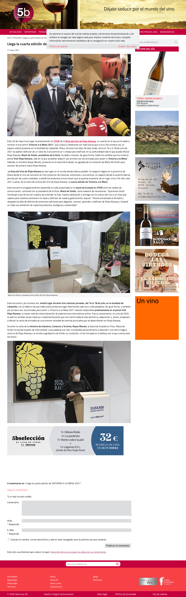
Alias (9, 520)
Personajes (45, 32)
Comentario (13, 502)
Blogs (95, 576)
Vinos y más (55, 583)
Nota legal (102, 594)
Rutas (53, 576)
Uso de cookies (160, 594)
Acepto (121, 46)
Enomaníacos (167, 32)
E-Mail (10, 530)
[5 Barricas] (23, 13)
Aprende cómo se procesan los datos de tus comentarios (78, 552)
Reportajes (30, 32)
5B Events (97, 580)
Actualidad (15, 32)
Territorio (11, 586)
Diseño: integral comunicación (59, 594)
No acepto (132, 46)
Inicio (9, 37)
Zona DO (54, 580)
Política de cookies (58, 46)
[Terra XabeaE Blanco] (157, 73)
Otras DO (17, 37)
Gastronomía (56, 586)
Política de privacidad (125, 594)
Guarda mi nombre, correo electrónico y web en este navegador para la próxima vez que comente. (59, 539)
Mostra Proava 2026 (146, 32)
